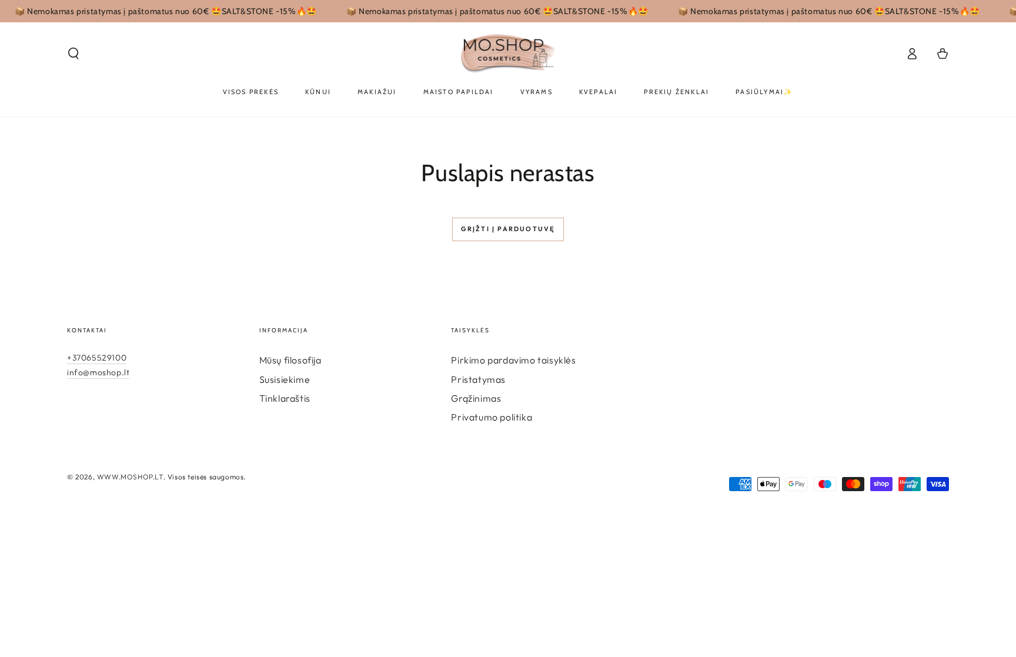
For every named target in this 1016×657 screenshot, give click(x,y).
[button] (73, 53)
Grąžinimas (476, 398)
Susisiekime (284, 379)
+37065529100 (96, 357)
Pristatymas (478, 379)
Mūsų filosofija (290, 360)
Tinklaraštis (284, 398)
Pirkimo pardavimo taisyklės (513, 360)
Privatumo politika (491, 417)
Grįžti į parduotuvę (508, 229)
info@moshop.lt (98, 372)
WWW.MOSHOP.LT (130, 476)
